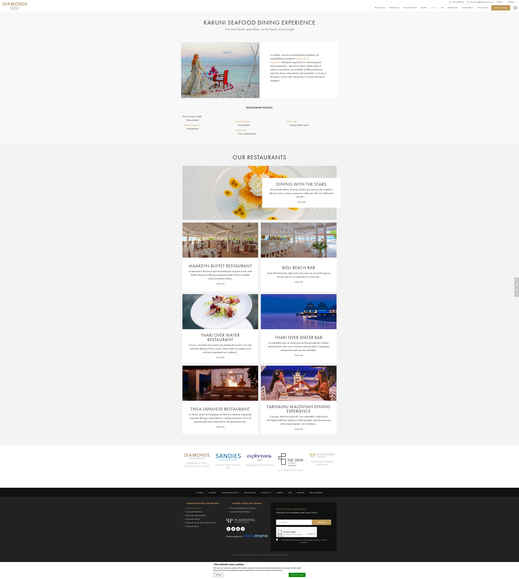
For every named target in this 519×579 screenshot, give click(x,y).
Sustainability (467, 8)
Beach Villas (380, 8)
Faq (290, 493)
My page (199, 493)
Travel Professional (230, 493)
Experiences (453, 8)
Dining (434, 8)
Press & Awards (316, 493)
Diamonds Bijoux (192, 526)
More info (301, 202)
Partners (300, 493)
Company (212, 493)
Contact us (266, 493)
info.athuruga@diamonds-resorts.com (481, 2)
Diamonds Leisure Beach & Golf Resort (201, 522)
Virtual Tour (482, 8)
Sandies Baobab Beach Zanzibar (243, 508)
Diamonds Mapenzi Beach (196, 515)
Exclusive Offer (410, 8)
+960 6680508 (458, 2)
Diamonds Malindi (193, 519)
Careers (279, 493)
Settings (218, 575)
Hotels (499, 2)
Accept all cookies (297, 575)
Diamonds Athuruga (193, 508)
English (511, 2)
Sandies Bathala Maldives (240, 512)
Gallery (424, 8)
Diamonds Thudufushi (194, 512)
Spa (442, 8)
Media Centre (249, 493)
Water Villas (394, 8)
